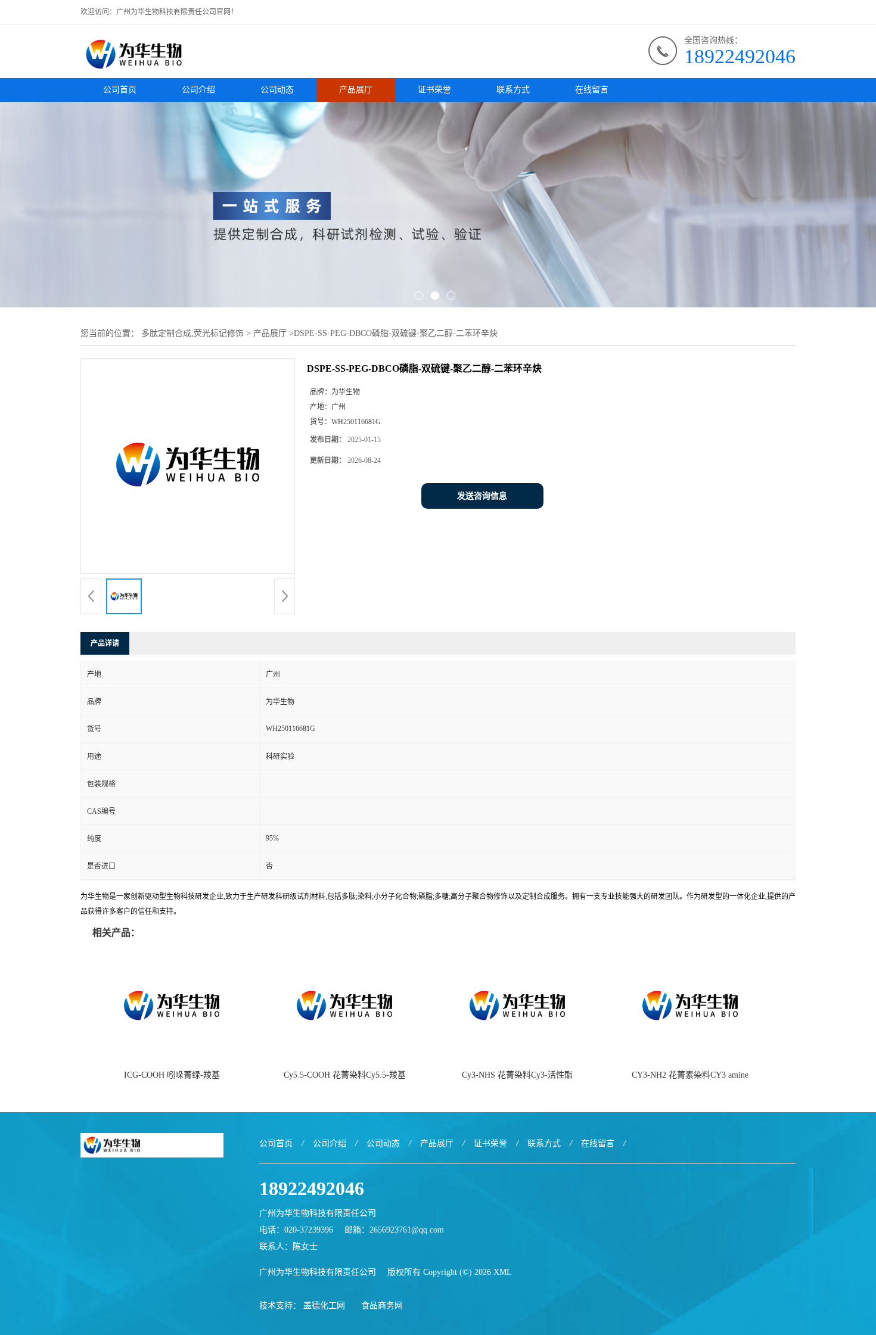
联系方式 (513, 89)
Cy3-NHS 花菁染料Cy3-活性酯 (517, 1075)
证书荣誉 (434, 89)
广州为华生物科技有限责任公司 (317, 1272)
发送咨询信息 (482, 495)
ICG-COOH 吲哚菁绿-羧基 (172, 1075)
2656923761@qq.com (406, 1229)
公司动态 (277, 89)
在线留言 (591, 89)
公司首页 (119, 89)
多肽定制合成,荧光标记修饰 (192, 333)
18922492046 (740, 56)
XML (502, 1272)
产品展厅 (355, 89)
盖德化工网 (324, 1305)
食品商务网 (382, 1305)
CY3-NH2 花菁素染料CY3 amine (690, 1075)
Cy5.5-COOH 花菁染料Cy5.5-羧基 (345, 1075)
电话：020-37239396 (296, 1229)
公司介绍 (198, 89)
